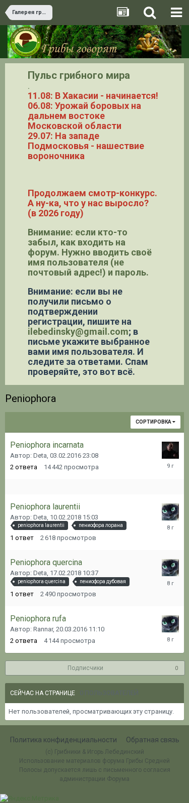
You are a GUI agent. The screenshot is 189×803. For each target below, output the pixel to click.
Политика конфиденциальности (63, 740)
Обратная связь (152, 740)
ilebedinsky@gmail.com (78, 331)
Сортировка (154, 422)
